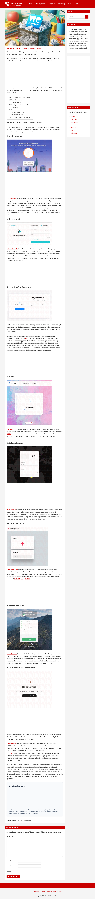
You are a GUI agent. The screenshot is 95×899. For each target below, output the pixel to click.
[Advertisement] (35, 74)
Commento (10, 836)
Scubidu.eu (12, 821)
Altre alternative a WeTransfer (21, 117)
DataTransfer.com (17, 110)
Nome (9, 861)
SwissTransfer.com (17, 115)
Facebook (74, 119)
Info (77, 4)
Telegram (74, 133)
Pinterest (74, 127)
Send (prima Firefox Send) (19, 105)
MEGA (9, 434)
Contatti (42, 891)
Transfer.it (15, 107)
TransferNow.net (16, 100)
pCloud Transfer (17, 102)
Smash (10, 753)
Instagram (74, 122)
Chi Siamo (36, 891)
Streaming (61, 4)
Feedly (73, 130)
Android (17, 579)
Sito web (9, 871)
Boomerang (12, 743)
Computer (51, 4)
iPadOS (27, 579)
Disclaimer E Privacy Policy (54, 891)
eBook (70, 4)
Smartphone (40, 4)
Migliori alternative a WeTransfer (19, 97)
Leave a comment (25, 821)
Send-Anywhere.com (18, 112)
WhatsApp (74, 116)
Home (31, 4)
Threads (73, 125)
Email (9, 866)
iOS (22, 579)
